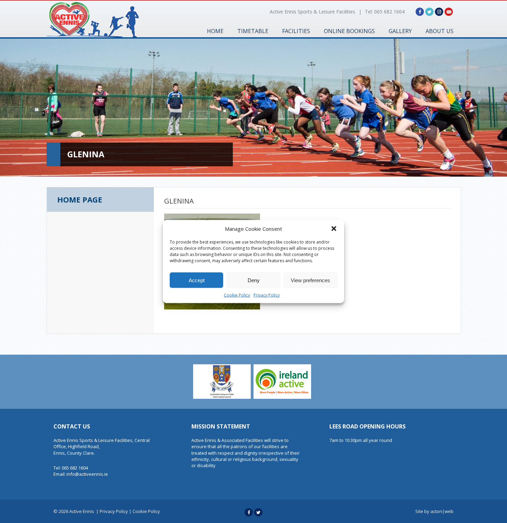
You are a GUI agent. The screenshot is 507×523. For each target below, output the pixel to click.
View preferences (310, 280)
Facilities (296, 31)
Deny (254, 280)
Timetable (252, 31)
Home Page (79, 199)
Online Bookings (349, 31)
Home (215, 31)
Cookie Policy (237, 295)
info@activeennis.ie (87, 474)
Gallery (400, 31)
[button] (333, 228)
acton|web (442, 511)
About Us (440, 31)
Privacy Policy (267, 295)
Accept (197, 280)
